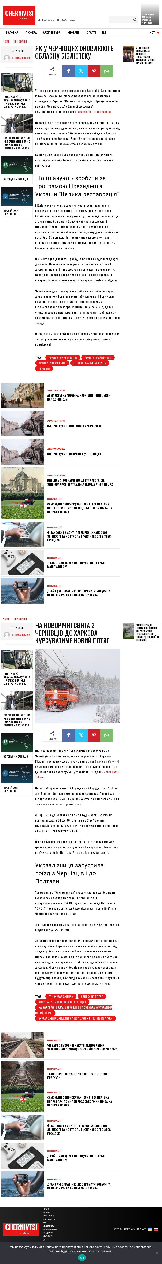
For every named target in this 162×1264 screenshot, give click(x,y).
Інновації (20, 41)
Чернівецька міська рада (90, 363)
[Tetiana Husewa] (8, 58)
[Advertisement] (142, 132)
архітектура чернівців (63, 357)
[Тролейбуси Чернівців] (17, 196)
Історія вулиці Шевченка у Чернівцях (74, 454)
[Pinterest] (94, 71)
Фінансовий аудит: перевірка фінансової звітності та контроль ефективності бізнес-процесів (79, 536)
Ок (82, 1257)
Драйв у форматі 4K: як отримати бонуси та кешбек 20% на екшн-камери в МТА (79, 593)
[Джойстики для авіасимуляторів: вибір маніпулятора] (22, 563)
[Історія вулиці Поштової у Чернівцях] (22, 423)
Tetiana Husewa (21, 58)
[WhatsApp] (106, 71)
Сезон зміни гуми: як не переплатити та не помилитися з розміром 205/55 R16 (17, 143)
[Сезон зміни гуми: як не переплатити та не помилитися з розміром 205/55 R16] (17, 123)
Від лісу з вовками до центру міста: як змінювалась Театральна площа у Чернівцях (80, 482)
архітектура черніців (98, 357)
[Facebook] (68, 71)
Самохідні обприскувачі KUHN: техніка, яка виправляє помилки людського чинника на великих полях (79, 508)
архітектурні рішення (52, 363)
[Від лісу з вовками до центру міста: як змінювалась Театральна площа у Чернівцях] (22, 480)
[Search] (134, 19)
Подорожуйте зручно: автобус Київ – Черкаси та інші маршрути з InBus (17, 101)
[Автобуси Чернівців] (17, 165)
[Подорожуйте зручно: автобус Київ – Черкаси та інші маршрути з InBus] (17, 82)
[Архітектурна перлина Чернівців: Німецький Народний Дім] (22, 395)
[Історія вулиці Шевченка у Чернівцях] (22, 452)
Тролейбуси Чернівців (11, 212)
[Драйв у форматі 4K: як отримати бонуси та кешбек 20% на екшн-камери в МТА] (22, 591)
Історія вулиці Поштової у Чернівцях (74, 425)
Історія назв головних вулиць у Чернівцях (148, 18)
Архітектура (56, 391)
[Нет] (157, 1253)
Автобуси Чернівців (16, 179)
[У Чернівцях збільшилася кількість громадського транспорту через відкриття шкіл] (128, 54)
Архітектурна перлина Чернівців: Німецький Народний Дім (78, 397)
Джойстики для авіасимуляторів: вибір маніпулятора (76, 564)
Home (6, 41)
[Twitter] (81, 71)
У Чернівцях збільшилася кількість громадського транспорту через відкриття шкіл (146, 55)
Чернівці (44, 368)
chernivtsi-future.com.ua (94, 111)
